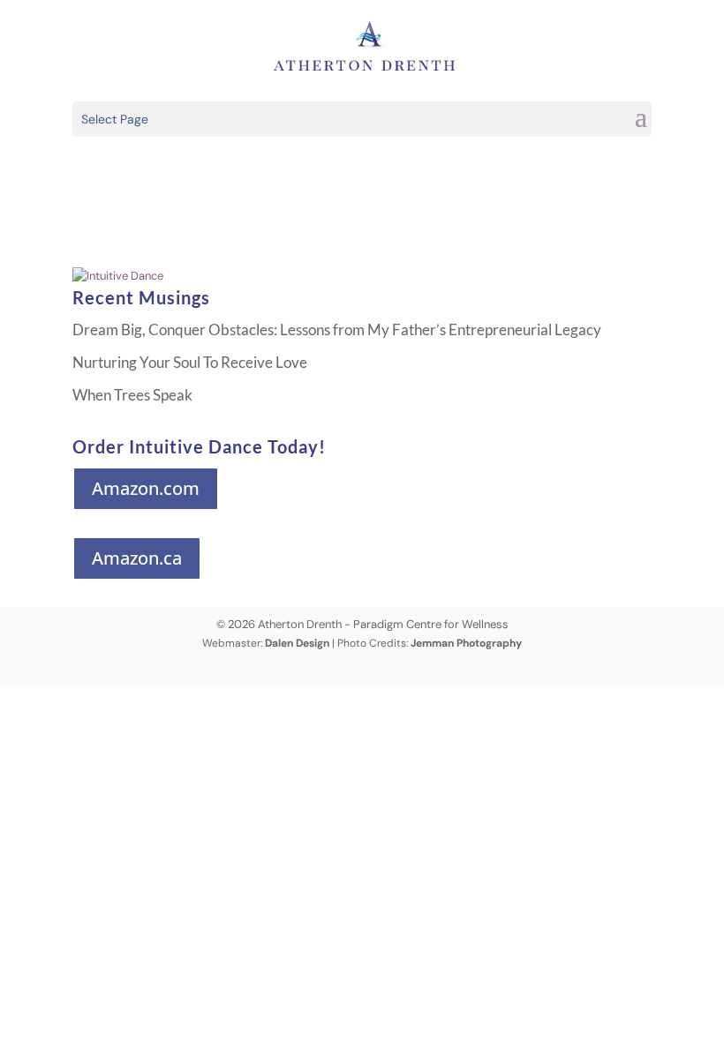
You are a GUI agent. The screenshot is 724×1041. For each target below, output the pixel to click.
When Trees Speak (132, 395)
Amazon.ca (137, 558)
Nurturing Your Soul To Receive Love (189, 362)
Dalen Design (297, 643)
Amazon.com (146, 488)
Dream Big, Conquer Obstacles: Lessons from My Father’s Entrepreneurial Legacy (336, 329)
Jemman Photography (466, 643)
